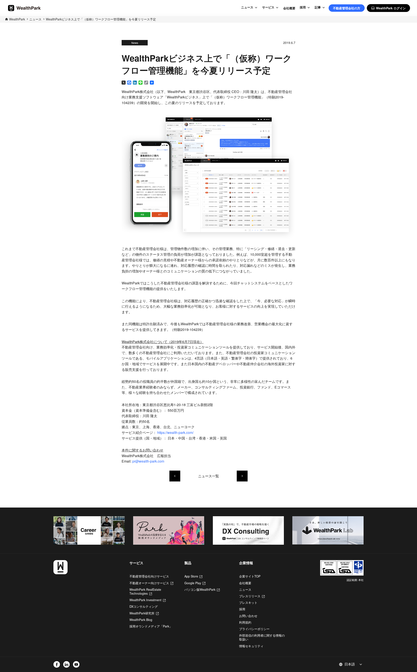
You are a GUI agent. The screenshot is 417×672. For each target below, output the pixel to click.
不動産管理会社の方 (346, 8)
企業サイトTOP (249, 576)
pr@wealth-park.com (148, 461)
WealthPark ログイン (388, 8)
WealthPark (17, 19)
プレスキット (248, 602)
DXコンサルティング (143, 606)
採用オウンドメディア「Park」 (150, 626)
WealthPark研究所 (144, 613)
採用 (303, 7)
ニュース (247, 7)
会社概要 (289, 8)
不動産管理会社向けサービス (149, 576)
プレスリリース (252, 596)
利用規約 (245, 622)
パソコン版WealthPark (202, 589)
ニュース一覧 (208, 475)
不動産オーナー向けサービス (151, 583)
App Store (193, 576)
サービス (268, 7)
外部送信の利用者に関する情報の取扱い (262, 637)
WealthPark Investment (147, 600)
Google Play (194, 583)
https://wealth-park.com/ (175, 432)
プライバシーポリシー (254, 629)
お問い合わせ (248, 616)
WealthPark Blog (140, 619)
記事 (318, 7)
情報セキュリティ (251, 646)
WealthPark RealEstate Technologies (145, 591)
